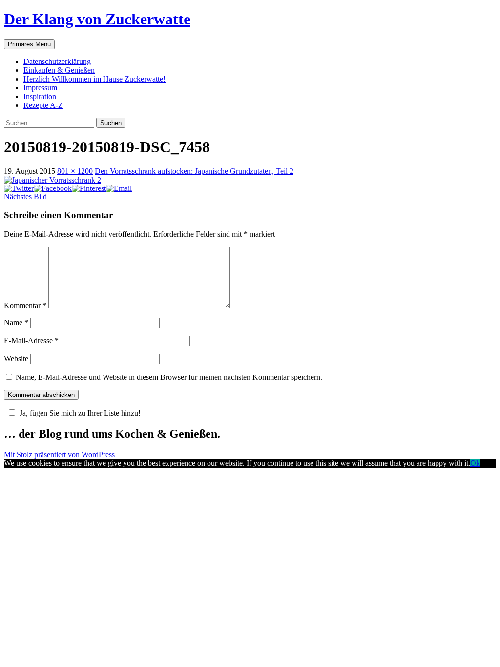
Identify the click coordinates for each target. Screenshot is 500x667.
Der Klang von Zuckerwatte (97, 19)
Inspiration (39, 96)
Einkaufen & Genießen (59, 70)
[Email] (119, 188)
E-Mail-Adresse (31, 340)
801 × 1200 (75, 171)
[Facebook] (53, 188)
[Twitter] (19, 188)
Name (16, 322)
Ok (475, 463)
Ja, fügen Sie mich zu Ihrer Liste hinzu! (80, 413)
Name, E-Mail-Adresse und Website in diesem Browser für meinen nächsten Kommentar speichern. (169, 377)
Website (16, 358)
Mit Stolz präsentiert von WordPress (59, 454)
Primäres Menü (29, 44)
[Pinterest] (89, 188)
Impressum (40, 87)
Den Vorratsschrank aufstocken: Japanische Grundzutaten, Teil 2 (194, 171)
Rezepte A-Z (43, 105)
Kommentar (25, 305)
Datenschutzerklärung (57, 61)
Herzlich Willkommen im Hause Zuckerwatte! (94, 79)
